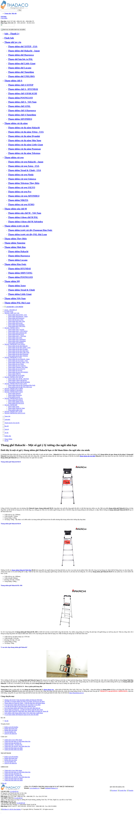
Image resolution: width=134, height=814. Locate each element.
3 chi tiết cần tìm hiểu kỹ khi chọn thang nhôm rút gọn (20, 706)
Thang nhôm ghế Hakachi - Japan (24, 51)
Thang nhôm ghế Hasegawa (21, 55)
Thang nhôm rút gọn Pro (19, 191)
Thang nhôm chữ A (13, 80)
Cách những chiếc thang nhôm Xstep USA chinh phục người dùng (23, 713)
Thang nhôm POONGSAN (20, 98)
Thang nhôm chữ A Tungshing (22, 115)
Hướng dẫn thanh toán (10, 728)
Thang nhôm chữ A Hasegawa (22, 110)
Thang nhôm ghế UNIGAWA (21, 76)
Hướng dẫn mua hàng (10, 730)
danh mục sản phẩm (19, 29)
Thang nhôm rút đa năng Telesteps (24, 153)
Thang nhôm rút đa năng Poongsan (24, 149)
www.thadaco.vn (34, 788)
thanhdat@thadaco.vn (51, 788)
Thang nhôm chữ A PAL (19, 106)
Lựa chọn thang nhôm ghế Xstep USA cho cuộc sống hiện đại (22, 708)
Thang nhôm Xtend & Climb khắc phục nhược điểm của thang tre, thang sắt (26, 711)
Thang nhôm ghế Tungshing (21, 72)
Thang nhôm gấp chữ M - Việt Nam (24, 213)
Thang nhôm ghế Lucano (19, 68)
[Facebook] (113, 790)
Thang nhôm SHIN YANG (20, 273)
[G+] (122, 790)
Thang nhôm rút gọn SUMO (21, 204)
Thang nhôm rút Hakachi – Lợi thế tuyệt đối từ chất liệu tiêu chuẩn (23, 709)
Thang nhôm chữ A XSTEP (20, 85)
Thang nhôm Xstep (17, 285)
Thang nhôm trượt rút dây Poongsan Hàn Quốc (30, 230)
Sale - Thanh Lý (11, 33)
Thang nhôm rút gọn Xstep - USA (23, 166)
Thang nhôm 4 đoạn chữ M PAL (23, 217)
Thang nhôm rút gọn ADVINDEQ (23, 196)
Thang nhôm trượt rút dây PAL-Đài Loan (27, 234)
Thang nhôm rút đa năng (16, 123)
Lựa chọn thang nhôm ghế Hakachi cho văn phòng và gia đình (22, 705)
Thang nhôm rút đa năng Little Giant (25, 144)
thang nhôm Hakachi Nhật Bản (21, 570)
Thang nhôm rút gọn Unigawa (22, 179)
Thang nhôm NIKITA (18, 200)
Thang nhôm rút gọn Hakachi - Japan (25, 162)
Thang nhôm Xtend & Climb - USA (24, 170)
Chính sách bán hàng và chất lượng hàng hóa (17, 741)
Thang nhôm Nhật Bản (15, 247)
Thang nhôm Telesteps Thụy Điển (23, 183)
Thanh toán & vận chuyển (11, 423)
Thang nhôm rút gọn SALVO (21, 187)
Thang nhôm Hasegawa (19, 256)
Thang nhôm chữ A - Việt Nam (22, 102)
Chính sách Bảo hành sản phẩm (13, 748)
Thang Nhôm (8, 439)
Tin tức (6, 432)
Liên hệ (6, 429)
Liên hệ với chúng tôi (10, 733)
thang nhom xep (49, 689)
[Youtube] (130, 790)
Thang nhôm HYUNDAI (19, 268)
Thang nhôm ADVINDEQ (20, 119)
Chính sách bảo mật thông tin (12, 743)
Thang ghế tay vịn (12, 42)
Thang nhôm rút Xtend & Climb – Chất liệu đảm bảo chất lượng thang (24, 703)
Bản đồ (6, 426)
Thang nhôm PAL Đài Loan (17, 303)
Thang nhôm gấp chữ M (15, 209)
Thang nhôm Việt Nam (15, 298)
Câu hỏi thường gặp (10, 732)
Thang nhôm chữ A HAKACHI (22, 93)
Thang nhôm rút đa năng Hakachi (24, 127)
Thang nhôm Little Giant (20, 294)
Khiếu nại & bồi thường (11, 727)
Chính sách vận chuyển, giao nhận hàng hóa (17, 746)
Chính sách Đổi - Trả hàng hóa (13, 744)
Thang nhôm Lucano (17, 260)
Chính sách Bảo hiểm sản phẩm (13, 749)
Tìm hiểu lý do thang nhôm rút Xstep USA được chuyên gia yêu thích (24, 701)
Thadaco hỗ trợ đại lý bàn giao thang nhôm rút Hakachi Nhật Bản (23, 700)
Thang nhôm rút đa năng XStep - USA (26, 132)
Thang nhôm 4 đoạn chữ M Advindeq (25, 221)
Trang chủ (7, 416)
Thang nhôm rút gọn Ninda (20, 174)
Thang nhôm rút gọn (14, 157)
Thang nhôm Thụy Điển (15, 238)
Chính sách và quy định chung (13, 740)
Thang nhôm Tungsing (14, 243)
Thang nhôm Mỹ (12, 281)
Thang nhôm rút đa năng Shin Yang (24, 140)
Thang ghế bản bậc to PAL (20, 59)
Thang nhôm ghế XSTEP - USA (22, 46)
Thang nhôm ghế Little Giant (21, 63)
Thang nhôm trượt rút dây (16, 226)
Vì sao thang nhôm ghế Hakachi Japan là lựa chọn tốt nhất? (21, 714)
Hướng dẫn (7, 436)
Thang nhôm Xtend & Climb (21, 290)
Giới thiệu (7, 419)
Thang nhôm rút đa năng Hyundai (24, 136)
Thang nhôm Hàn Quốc (15, 264)
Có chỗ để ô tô (14, 791)
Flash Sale (9, 38)
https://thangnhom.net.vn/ (76, 693)
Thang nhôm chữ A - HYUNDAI (23, 89)
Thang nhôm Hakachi (18, 251)
